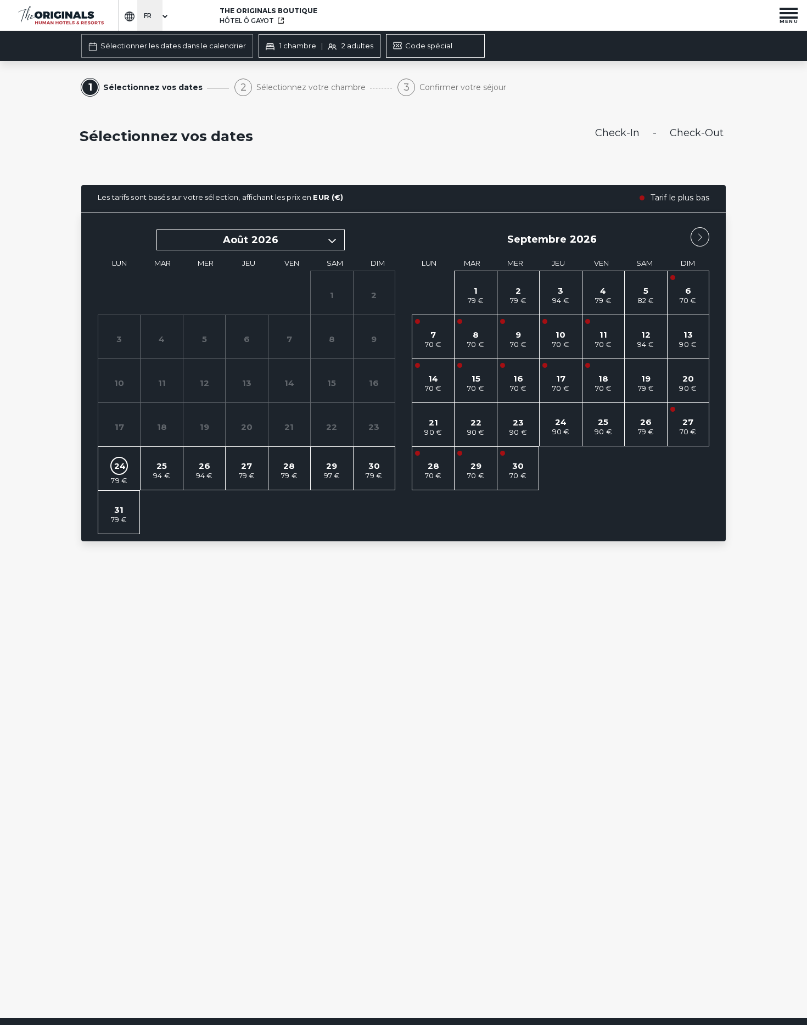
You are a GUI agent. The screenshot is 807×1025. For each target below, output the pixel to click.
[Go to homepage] (60, 15)
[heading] (294, 137)
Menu (789, 21)
